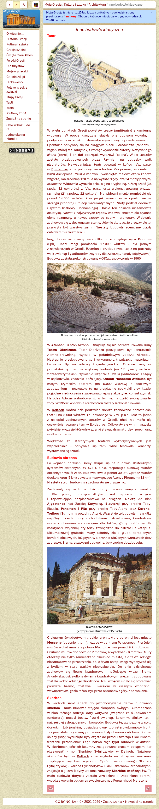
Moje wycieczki (17, 71)
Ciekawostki (15, 82)
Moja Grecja (53, 4)
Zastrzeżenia (112, 801)
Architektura (97, 4)
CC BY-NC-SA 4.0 (68, 801)
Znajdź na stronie (18, 119)
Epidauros (59, 169)
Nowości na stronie (139, 801)
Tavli (9, 102)
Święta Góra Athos (19, 55)
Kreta (10, 108)
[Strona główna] (21, 18)
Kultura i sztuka (75, 4)
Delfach (58, 410)
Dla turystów (15, 66)
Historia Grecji (16, 39)
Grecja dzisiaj (16, 50)
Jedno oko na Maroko (15, 137)
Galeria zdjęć (15, 77)
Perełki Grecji (15, 61)
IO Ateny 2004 (16, 113)
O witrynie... (15, 34)
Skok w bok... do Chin (18, 127)
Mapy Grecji (14, 97)
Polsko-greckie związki (16, 89)
